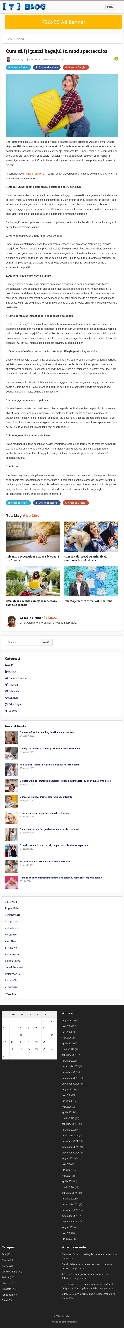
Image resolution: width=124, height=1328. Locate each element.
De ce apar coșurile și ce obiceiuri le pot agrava (45, 813)
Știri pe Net (11, 921)
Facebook (48, 67)
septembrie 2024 (70, 1152)
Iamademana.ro (33, 173)
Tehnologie (14, 704)
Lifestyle (13, 691)
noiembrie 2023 (70, 1210)
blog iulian (66, 1316)
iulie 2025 (67, 1095)
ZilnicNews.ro (13, 914)
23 (52, 1042)
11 (12, 1035)
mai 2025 (67, 1107)
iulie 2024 (67, 1164)
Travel (20, 38)
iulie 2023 (67, 1233)
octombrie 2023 (70, 1216)
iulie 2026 (67, 1026)
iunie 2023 (67, 1239)
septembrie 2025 (70, 1083)
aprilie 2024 (68, 1181)
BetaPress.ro (12, 974)
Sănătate (13, 697)
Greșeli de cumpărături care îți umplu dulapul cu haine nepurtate (54, 845)
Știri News (11, 947)
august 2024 (68, 1158)
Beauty (12, 671)
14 (36, 1035)
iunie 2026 (67, 1032)
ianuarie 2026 (69, 1060)
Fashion (13, 684)
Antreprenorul (12, 954)
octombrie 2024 (70, 1147)
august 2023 (68, 1227)
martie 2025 (68, 1118)
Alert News (11, 941)
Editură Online (13, 960)
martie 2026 (68, 1049)
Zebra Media (12, 928)
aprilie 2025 (68, 1112)
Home (9, 38)
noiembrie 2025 (70, 1072)
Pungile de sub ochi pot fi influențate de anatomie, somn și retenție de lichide (61, 877)
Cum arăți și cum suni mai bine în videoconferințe (46, 797)
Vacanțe (13, 711)
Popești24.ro (12, 908)
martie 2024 (68, 1187)
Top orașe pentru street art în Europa (88, 601)
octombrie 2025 (70, 1078)
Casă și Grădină (17, 678)
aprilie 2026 (68, 1043)
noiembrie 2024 (70, 1141)
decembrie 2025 (70, 1066)
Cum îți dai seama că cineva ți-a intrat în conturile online (50, 748)
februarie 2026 (69, 1055)
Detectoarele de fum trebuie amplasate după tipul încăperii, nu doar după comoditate (65, 781)
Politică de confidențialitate (64, 1322)
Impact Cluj (11, 980)
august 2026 (68, 1020)
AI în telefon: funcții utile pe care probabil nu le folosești (49, 764)
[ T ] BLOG (29, 59)
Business (6, 1266)
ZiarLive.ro (11, 901)
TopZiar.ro (10, 993)
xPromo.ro (11, 934)
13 (29, 1035)
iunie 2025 (67, 1101)
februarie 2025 (69, 1124)
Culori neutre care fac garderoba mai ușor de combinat (49, 829)
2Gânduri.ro (11, 987)
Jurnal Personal (14, 967)
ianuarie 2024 (69, 1198)
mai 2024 (67, 1175)
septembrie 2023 (70, 1221)
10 (4, 1035)
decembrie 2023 (70, 1204)
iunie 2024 (67, 1170)
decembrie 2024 (70, 1135)
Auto (10, 665)
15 (44, 1035)
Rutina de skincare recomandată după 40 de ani (45, 861)
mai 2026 (67, 1037)
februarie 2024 (69, 1193)
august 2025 (68, 1089)
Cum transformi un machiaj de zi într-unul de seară (47, 732)
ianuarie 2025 (69, 1129)
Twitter (19, 67)
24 (4, 1049)
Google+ (77, 67)
